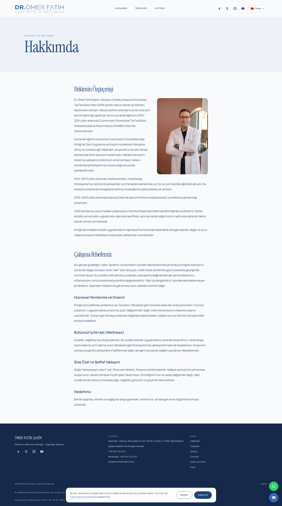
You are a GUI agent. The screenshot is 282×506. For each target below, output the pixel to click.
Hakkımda (121, 8)
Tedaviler (141, 8)
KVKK (193, 467)
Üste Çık (263, 484)
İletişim (159, 8)
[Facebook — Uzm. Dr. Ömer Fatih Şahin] (219, 8)
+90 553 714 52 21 (116, 451)
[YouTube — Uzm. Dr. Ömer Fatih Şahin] (242, 8)
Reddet (184, 495)
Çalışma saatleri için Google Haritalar (126, 446)
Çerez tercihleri (198, 461)
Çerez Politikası (78, 496)
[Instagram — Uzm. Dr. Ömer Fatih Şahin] (235, 8)
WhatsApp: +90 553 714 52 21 (122, 456)
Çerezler (194, 456)
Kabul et (203, 495)
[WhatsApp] (273, 486)
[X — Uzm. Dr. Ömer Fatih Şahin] (227, 8)
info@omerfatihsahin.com (121, 461)
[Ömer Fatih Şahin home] (39, 8)
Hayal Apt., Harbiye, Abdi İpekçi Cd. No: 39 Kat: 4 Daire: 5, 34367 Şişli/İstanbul (145, 440)
